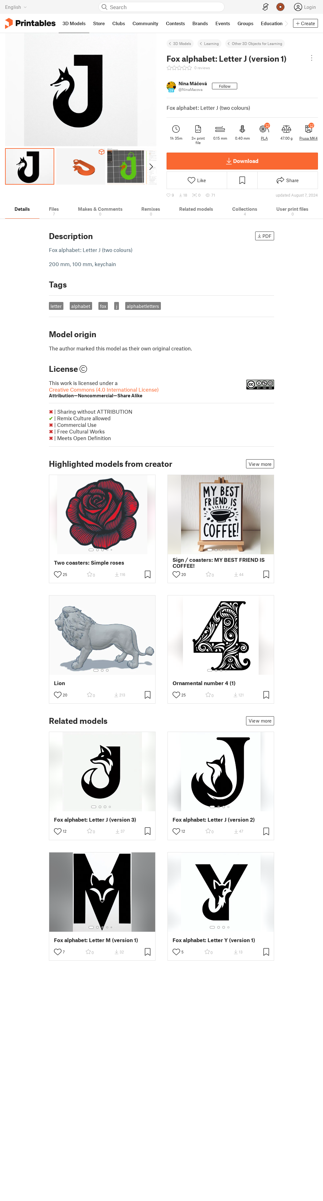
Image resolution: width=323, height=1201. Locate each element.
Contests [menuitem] (175, 23)
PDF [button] (267, 236)
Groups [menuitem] (245, 23)
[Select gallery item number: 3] (102, 550)
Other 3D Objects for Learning (257, 43)
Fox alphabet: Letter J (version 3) (95, 820)
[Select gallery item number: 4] (107, 550)
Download (245, 161)
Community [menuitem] (145, 23)
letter (56, 306)
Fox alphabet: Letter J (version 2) (214, 820)
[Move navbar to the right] (286, 23)
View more (260, 464)
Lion (59, 683)
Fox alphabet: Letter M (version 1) (96, 940)
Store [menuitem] (99, 23)
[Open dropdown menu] (311, 58)
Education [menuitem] (272, 23)
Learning (211, 43)
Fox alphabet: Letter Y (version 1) (214, 940)
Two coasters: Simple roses (89, 563)
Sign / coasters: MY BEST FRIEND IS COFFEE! (219, 563)
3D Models (182, 43)
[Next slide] (150, 166)
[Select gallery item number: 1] (91, 550)
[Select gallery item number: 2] (97, 550)
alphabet (80, 306)
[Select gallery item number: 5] (112, 550)
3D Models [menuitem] (73, 23)
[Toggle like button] (58, 574)
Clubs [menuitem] (118, 23)
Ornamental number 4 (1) (204, 683)
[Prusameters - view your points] (280, 7)
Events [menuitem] (222, 23)
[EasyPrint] (265, 7)
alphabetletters (143, 306)
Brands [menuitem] (200, 23)
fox (103, 306)
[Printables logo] (30, 23)
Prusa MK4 (308, 138)
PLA (264, 138)
